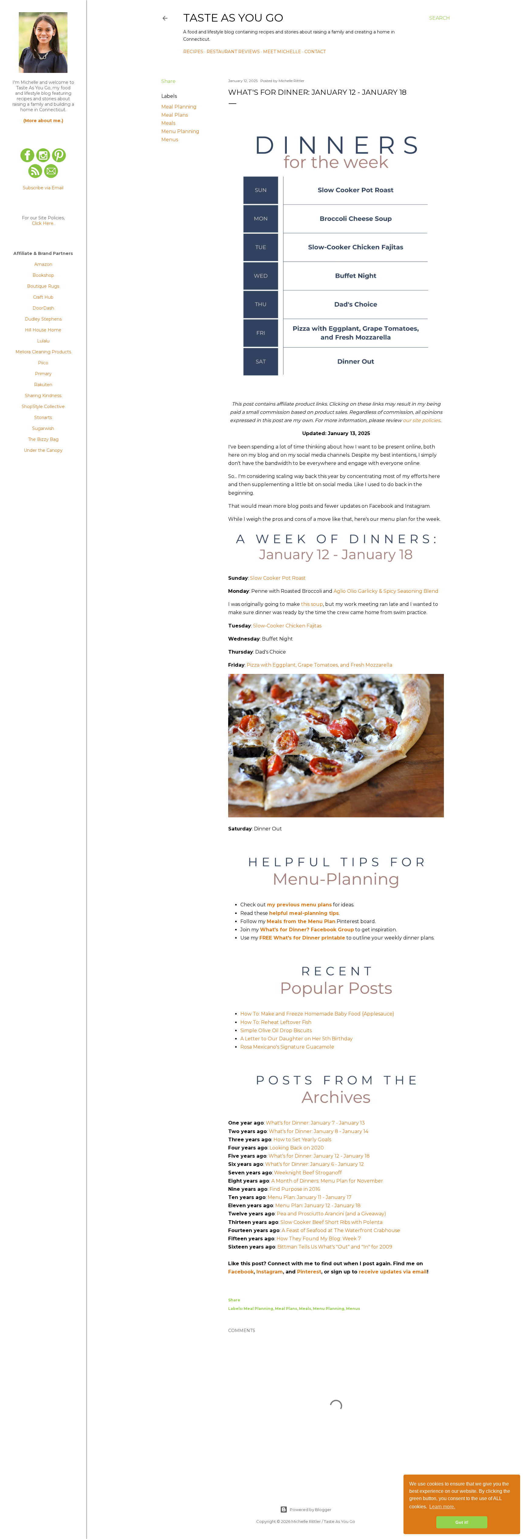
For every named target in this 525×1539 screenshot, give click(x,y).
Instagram (269, 1272)
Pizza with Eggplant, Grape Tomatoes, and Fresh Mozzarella (319, 665)
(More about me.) (43, 120)
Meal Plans (174, 115)
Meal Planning (179, 107)
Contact (315, 51)
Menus (169, 140)
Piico (43, 363)
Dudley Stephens (43, 319)
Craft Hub (43, 297)
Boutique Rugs (43, 286)
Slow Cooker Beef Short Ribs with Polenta (331, 1222)
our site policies (421, 420)
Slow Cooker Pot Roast (278, 578)
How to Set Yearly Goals (302, 1139)
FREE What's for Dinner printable (302, 938)
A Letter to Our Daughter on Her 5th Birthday (296, 1039)
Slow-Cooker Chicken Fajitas (287, 626)
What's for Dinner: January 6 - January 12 (314, 1164)
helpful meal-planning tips (304, 913)
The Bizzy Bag (43, 439)
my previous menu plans (299, 905)
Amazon (43, 264)
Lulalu (43, 341)
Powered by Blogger (310, 1509)
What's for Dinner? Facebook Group (307, 930)
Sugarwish (43, 428)
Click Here (42, 223)
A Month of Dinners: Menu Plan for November (327, 1181)
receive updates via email (393, 1272)
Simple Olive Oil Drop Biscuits (276, 1030)
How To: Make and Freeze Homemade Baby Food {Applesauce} (317, 1014)
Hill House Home (43, 330)
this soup (312, 604)
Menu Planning (180, 131)
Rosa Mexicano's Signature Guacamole (287, 1047)
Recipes (193, 51)
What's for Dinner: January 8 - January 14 (318, 1131)
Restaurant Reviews (233, 51)
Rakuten (43, 384)
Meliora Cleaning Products (43, 352)
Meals (168, 123)
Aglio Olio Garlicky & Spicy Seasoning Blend (386, 591)
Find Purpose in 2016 (294, 1189)
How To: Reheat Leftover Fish (275, 1022)
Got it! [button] (461, 1522)
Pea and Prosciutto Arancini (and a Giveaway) (331, 1214)
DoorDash (43, 308)
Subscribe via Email (43, 188)
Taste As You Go (233, 17)
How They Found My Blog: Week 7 (318, 1239)
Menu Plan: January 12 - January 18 (318, 1205)
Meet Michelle (282, 51)
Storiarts (43, 417)
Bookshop (43, 275)
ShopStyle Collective (43, 406)
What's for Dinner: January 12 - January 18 (319, 1156)
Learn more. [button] (442, 1506)
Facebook (241, 1272)
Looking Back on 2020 (296, 1148)
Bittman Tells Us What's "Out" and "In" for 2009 (334, 1247)
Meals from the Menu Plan (301, 921)
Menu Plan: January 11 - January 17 (310, 1197)
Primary (43, 373)
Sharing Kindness (43, 395)
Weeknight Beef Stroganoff (308, 1173)
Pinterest (309, 1272)
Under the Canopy (43, 450)
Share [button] (168, 81)
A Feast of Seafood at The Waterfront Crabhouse (341, 1230)
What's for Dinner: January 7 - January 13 (315, 1123)
